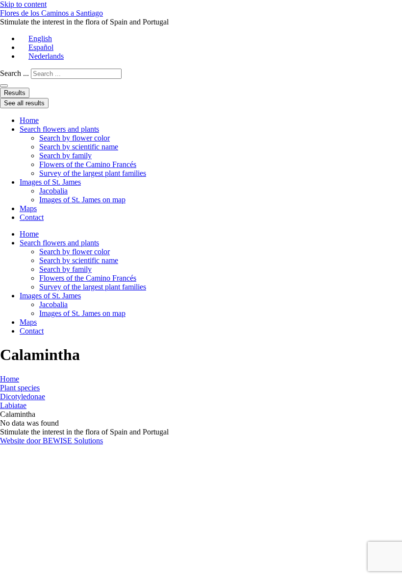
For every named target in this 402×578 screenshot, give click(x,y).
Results (14, 92)
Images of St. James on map (82, 199)
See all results (24, 103)
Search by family (65, 155)
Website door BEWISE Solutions (51, 440)
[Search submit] (4, 85)
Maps (28, 208)
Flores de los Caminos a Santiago (51, 13)
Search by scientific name (78, 147)
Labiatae (13, 405)
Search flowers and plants (59, 129)
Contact (32, 217)
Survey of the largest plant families (92, 173)
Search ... (14, 73)
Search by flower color (74, 138)
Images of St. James (50, 182)
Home (29, 120)
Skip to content (23, 4)
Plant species (20, 388)
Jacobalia (53, 191)
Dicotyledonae (22, 396)
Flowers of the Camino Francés (87, 164)
